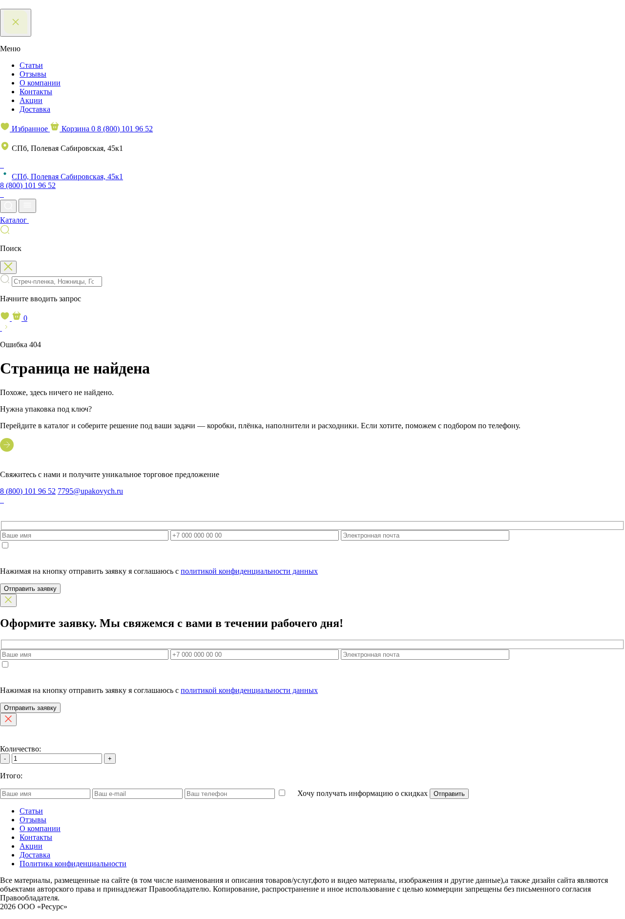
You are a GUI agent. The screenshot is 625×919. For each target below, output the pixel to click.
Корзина (77, 129)
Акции (31, 100)
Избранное (30, 129)
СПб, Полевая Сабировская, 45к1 (67, 176)
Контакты (36, 91)
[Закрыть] (8, 600)
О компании (40, 83)
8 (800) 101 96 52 (125, 129)
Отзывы (33, 74)
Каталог (14, 220)
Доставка (35, 109)
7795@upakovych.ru (90, 491)
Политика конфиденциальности (73, 863)
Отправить (449, 793)
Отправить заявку (30, 588)
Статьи (31, 65)
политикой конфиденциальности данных (249, 571)
